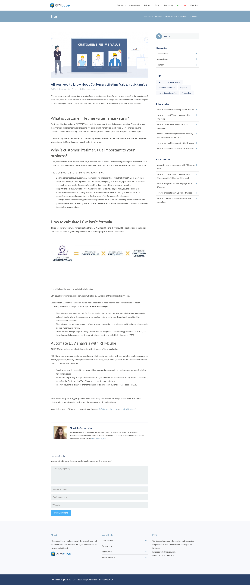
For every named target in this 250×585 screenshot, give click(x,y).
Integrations (162, 59)
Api (160, 82)
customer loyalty (173, 82)
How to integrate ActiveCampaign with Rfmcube (174, 185)
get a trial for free (127, 409)
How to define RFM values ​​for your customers (172, 126)
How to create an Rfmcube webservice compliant (174, 200)
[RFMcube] (60, 5)
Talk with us (107, 551)
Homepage (148, 16)
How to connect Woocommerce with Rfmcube (173, 117)
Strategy (158, 16)
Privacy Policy (108, 557)
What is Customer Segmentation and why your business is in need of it (175, 135)
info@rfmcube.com (108, 409)
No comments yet (89, 89)
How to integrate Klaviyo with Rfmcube (174, 192)
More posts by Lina (99, 438)
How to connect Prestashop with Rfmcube (175, 109)
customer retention (167, 87)
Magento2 (184, 87)
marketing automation (168, 93)
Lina (55, 89)
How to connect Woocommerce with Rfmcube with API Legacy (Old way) (173, 176)
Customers (107, 546)
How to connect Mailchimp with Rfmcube (175, 148)
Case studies (162, 53)
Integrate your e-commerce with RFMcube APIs (176, 167)
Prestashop (186, 93)
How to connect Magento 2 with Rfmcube (175, 143)
